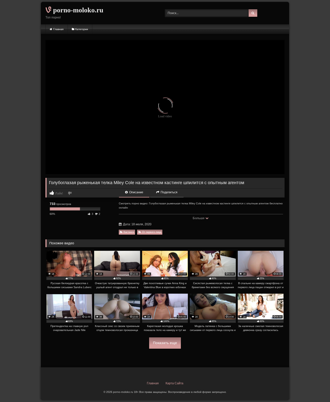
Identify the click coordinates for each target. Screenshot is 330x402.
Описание (135, 192)
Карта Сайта (174, 383)
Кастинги (129, 232)
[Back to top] (318, 390)
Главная (58, 29)
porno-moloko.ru (77, 10)
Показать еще (165, 343)
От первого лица (151, 232)
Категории (81, 29)
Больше (199, 218)
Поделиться (168, 192)
